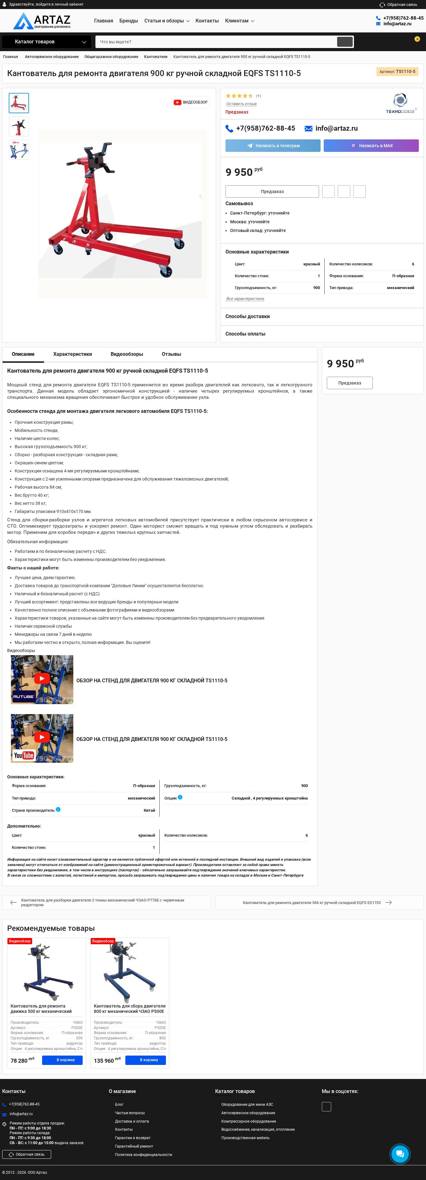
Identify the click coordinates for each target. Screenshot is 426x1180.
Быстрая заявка (328, 191)
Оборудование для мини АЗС (247, 1104)
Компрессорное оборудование (248, 1121)
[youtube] (326, 1106)
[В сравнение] (359, 191)
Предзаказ (272, 191)
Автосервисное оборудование (248, 1113)
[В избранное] (344, 191)
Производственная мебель (245, 1138)
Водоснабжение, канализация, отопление (258, 1129)
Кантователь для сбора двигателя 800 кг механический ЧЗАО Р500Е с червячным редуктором (130, 1011)
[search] (345, 42)
